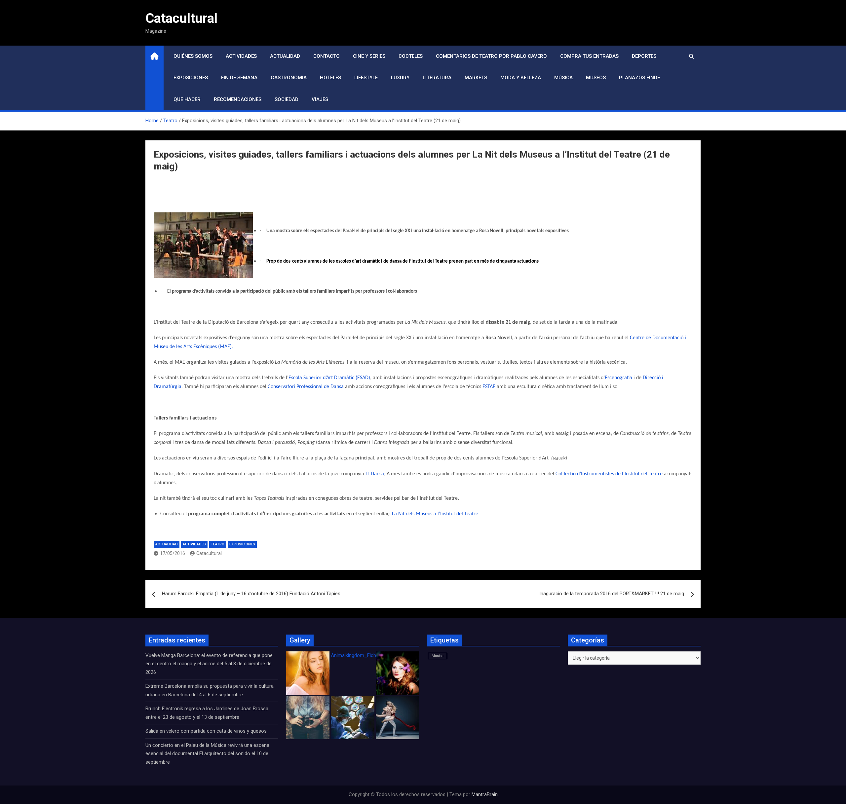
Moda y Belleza (520, 78)
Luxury (400, 78)
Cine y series (369, 56)
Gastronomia (289, 78)
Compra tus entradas (589, 56)
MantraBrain (485, 794)
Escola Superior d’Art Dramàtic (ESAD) (329, 378)
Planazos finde (639, 78)
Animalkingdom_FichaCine (359, 655)
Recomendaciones (237, 99)
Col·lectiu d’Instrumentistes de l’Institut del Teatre (610, 474)
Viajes (320, 99)
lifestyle (366, 78)
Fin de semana (239, 78)
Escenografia (618, 378)
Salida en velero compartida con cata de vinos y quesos (206, 731)
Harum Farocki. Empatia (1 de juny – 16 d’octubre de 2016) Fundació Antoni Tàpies (251, 594)
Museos (596, 78)
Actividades (241, 56)
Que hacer (187, 99)
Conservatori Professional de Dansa (306, 386)
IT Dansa (374, 474)
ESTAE (488, 386)
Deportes (644, 56)
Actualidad (285, 56)
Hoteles (330, 78)
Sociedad (286, 99)
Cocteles (411, 56)
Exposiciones (190, 78)
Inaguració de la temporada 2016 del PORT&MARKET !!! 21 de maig (611, 594)
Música (563, 78)
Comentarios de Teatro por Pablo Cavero (491, 56)
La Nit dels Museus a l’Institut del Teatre (435, 514)
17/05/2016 (172, 553)
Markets (476, 78)
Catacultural (181, 18)
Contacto (326, 56)
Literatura (437, 78)
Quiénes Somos (192, 56)
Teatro (217, 544)
